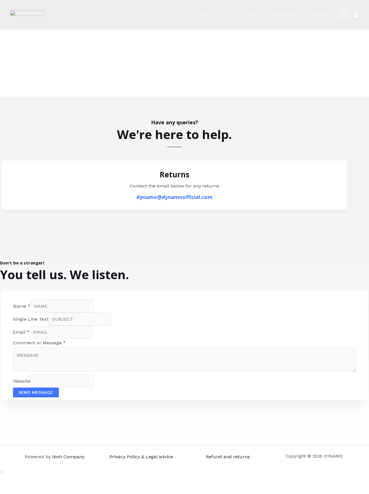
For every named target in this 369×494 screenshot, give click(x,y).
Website (21, 381)
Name (21, 306)
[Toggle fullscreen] (31, 482)
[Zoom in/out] (44, 482)
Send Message (36, 392)
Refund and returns (228, 456)
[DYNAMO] (27, 14)
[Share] (19, 482)
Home (203, 15)
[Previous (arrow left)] (6, 491)
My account (318, 15)
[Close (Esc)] (6, 482)
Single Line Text (30, 319)
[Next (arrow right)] (19, 491)
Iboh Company (68, 456)
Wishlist (251, 15)
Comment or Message (39, 342)
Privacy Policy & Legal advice (141, 456)
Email (21, 332)
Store (222, 15)
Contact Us (281, 15)
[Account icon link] (356, 15)
